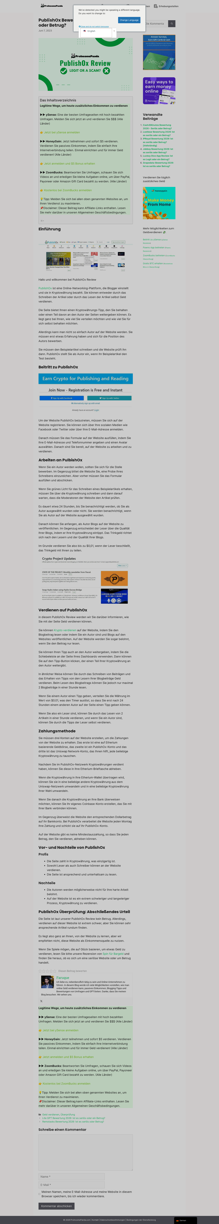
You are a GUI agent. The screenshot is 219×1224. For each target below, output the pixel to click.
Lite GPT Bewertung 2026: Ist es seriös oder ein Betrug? (73, 1118)
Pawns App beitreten (153, 247)
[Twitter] (41, 1001)
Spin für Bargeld (113, 953)
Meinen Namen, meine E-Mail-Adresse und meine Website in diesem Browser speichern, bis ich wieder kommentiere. (87, 1194)
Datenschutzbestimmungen (112, 1220)
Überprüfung (68, 1114)
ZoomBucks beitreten (154, 255)
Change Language (129, 20)
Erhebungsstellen (168, 6)
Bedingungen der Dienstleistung (141, 1220)
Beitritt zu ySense (152, 239)
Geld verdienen (50, 1114)
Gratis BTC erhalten (153, 263)
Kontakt (95, 1220)
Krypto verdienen (65, 630)
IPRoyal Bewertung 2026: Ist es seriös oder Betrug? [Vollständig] (158, 142)
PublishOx (45, 288)
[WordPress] (171, 23)
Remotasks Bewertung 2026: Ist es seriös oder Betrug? (73, 1121)
